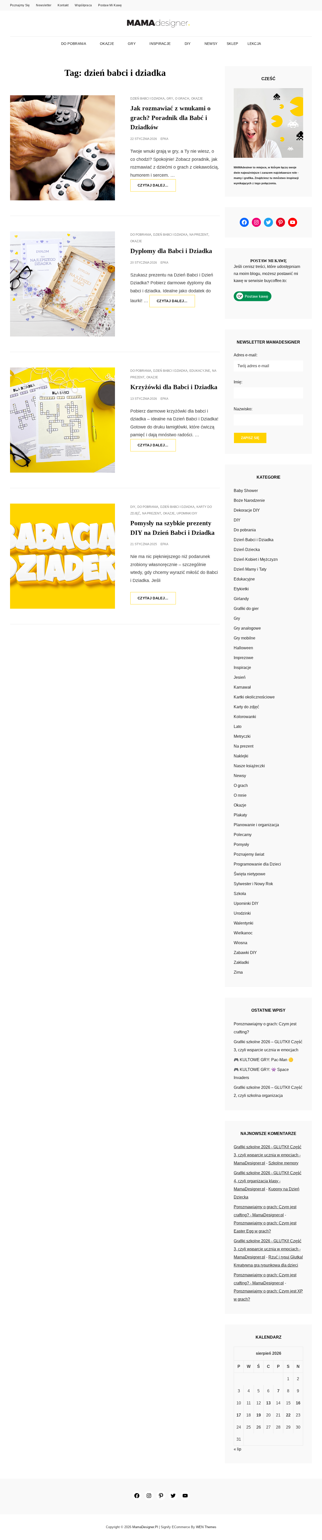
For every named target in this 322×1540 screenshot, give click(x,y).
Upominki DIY (187, 513)
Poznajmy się (20, 5)
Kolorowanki (245, 717)
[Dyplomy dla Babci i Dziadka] (62, 283)
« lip (237, 1449)
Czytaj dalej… (157, 187)
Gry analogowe (247, 628)
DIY (188, 44)
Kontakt (63, 5)
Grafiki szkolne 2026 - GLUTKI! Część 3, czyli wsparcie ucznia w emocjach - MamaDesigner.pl (267, 1155)
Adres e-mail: (245, 355)
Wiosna (240, 943)
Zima (238, 972)
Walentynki (243, 923)
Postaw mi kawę (110, 5)
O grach (182, 98)
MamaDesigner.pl (145, 1527)
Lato (238, 726)
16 (298, 1403)
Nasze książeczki (249, 766)
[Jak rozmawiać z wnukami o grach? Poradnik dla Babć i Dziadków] (62, 147)
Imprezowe (243, 658)
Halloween (243, 648)
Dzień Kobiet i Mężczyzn (256, 559)
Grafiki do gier (246, 608)
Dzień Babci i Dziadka (147, 98)
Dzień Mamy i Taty (250, 569)
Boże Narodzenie (249, 500)
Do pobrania (73, 44)
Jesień (240, 677)
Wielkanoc (243, 933)
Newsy (211, 44)
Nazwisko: (243, 409)
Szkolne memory (283, 1163)
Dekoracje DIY (247, 510)
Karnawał (242, 687)
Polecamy (243, 835)
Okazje (107, 44)
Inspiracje (160, 44)
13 (268, 1403)
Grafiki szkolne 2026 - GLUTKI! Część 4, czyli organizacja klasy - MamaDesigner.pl (267, 1181)
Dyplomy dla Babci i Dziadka (171, 251)
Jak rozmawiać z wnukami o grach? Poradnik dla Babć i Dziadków (170, 118)
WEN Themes (206, 1527)
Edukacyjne (199, 371)
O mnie (240, 795)
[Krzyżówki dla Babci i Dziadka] (62, 420)
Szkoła (240, 893)
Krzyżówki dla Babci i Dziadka (173, 387)
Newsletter (43, 5)
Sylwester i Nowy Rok (253, 884)
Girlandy (241, 599)
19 (258, 1415)
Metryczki (242, 736)
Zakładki (241, 962)
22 (288, 1415)
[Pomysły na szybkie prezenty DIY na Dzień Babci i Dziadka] (62, 556)
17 (238, 1415)
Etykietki (241, 589)
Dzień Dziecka (247, 549)
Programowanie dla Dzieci (257, 864)
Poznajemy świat (249, 854)
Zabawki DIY (245, 952)
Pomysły (241, 844)
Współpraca (83, 5)
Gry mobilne (244, 638)
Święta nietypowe (249, 874)
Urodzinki (242, 913)
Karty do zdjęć (246, 707)
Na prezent (198, 234)
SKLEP (232, 44)
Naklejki (241, 756)
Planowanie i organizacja (256, 825)
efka (164, 139)
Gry (132, 44)
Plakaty (240, 815)
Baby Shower (246, 490)
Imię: (238, 382)
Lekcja (254, 44)
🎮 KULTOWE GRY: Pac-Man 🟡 (263, 1060)
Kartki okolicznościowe (254, 697)
